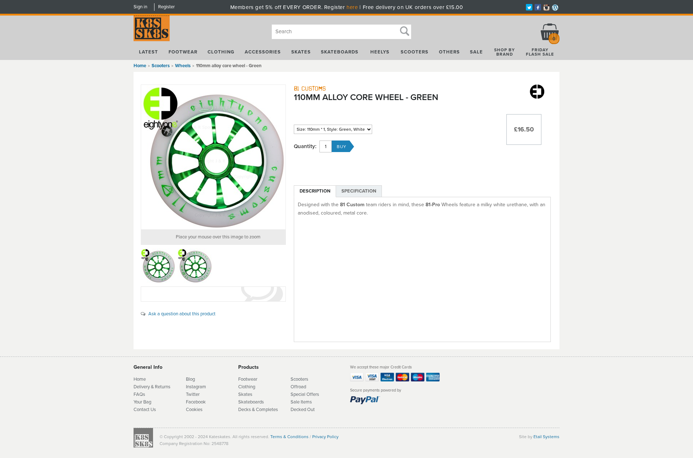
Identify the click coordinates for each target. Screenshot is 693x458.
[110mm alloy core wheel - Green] (213, 157)
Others (449, 52)
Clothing (221, 52)
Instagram (196, 387)
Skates (301, 52)
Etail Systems (546, 436)
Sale (476, 52)
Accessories (263, 52)
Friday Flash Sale (540, 52)
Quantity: (305, 146)
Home (140, 66)
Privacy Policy (325, 436)
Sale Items (301, 402)
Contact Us (145, 409)
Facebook (196, 402)
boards (257, 402)
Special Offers (305, 394)
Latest (148, 52)
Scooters (414, 52)
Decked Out (303, 409)
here (352, 7)
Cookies (194, 409)
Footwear (183, 52)
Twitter (193, 394)
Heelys (379, 52)
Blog (190, 379)
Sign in (140, 7)
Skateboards (339, 52)
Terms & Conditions (289, 436)
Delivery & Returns (152, 387)
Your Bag (142, 402)
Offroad (298, 387)
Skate (244, 402)
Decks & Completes (258, 409)
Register (166, 7)
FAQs (139, 394)
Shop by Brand (504, 52)
